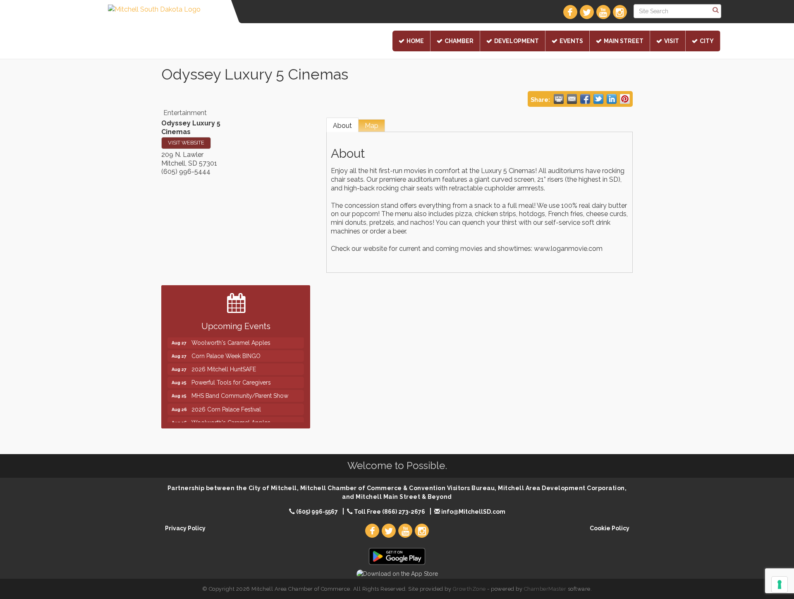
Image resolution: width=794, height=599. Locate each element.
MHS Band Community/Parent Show (239, 390)
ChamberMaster (545, 589)
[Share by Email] (572, 99)
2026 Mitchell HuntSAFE (223, 364)
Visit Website (186, 143)
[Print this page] (559, 99)
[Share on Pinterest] (625, 99)
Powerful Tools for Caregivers (231, 377)
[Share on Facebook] (585, 99)
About (342, 126)
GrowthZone (469, 589)
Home (415, 41)
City (707, 41)
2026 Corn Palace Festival (226, 404)
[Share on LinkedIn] (612, 99)
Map (371, 126)
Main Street (623, 41)
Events (571, 41)
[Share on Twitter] (598, 99)
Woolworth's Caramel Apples (230, 337)
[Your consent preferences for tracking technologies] (779, 584)
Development (516, 41)
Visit (671, 41)
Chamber (459, 41)
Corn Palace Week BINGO (226, 350)
